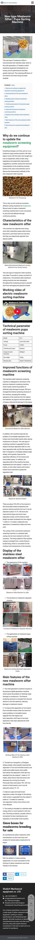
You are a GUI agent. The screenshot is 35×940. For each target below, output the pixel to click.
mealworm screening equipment (17, 144)
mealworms (27, 206)
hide (13, 85)
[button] (32, 2)
